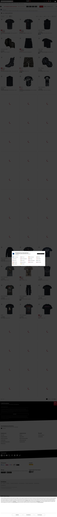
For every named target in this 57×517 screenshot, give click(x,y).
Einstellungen (40, 514)
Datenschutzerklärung (40, 502)
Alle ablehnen (28, 514)
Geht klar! (17, 514)
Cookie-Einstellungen (15, 502)
